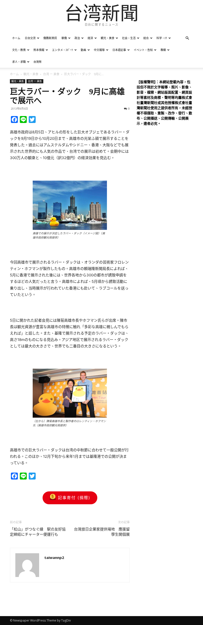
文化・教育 (19, 49)
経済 (90, 38)
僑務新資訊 (50, 38)
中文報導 (99, 49)
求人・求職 (19, 61)
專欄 (163, 49)
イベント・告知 (143, 49)
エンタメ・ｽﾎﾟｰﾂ (62, 49)
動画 (83, 49)
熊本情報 (38, 49)
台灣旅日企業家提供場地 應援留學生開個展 (102, 532)
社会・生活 (129, 38)
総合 (146, 38)
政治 (77, 38)
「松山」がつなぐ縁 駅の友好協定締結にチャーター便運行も (38, 532)
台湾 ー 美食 (51, 74)
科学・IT (161, 38)
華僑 (64, 38)
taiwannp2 (54, 557)
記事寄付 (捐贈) (74, 497)
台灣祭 (37, 61)
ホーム (16, 38)
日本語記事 (119, 49)
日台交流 (30, 38)
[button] (187, 38)
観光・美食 (107, 38)
